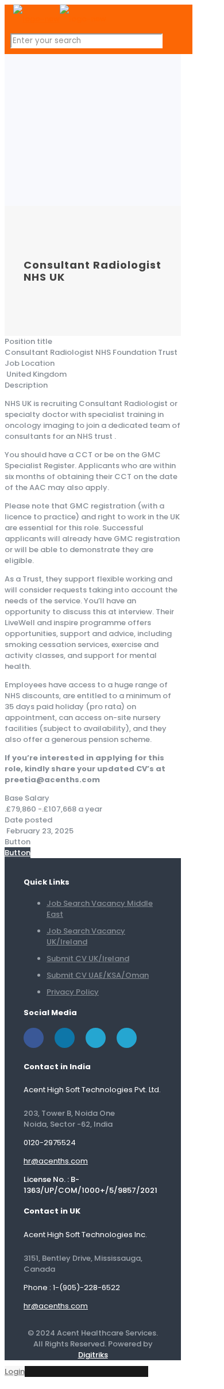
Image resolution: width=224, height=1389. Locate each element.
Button (17, 852)
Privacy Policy (73, 991)
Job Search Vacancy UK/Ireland (86, 936)
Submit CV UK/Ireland (88, 958)
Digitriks (93, 1354)
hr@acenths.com (56, 1160)
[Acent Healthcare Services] (59, 18)
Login (15, 1371)
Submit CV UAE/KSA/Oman (98, 975)
